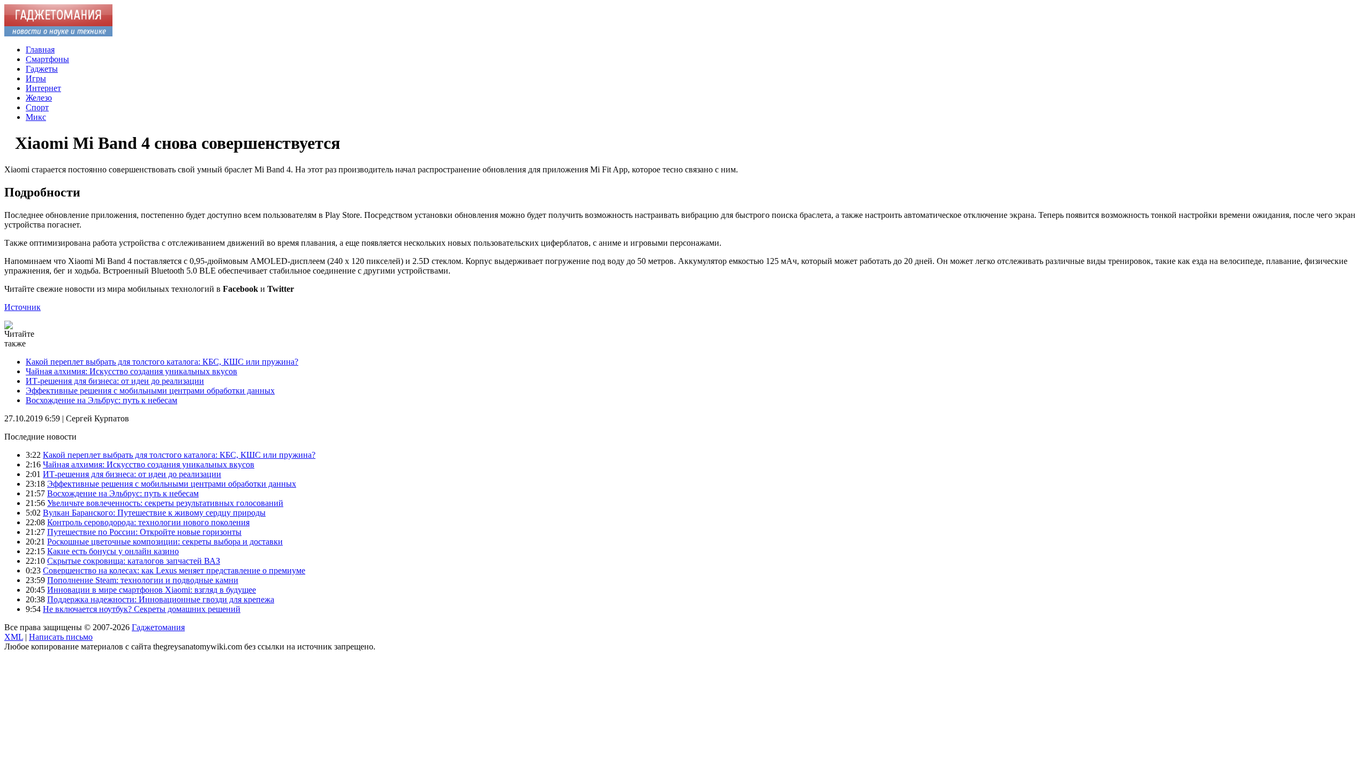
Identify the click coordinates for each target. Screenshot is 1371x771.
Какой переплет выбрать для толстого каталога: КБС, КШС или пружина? (162, 361)
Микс (36, 117)
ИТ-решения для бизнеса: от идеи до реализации (115, 381)
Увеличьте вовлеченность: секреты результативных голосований (165, 503)
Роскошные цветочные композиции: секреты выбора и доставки (165, 541)
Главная (40, 49)
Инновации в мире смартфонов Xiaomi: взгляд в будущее (151, 589)
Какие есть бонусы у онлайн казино (113, 551)
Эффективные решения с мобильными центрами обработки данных (150, 390)
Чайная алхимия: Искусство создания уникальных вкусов (131, 371)
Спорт (37, 107)
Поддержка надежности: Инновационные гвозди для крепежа (160, 599)
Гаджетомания (158, 627)
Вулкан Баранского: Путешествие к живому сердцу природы (154, 512)
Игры (36, 78)
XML (13, 636)
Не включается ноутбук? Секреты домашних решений (141, 609)
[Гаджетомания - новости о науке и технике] (58, 33)
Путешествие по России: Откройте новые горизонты (144, 531)
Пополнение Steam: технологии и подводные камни (142, 580)
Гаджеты (42, 68)
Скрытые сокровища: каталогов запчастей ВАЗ (133, 560)
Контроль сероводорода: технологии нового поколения (148, 522)
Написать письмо (61, 636)
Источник (22, 307)
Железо (39, 97)
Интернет (43, 88)
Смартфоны (47, 59)
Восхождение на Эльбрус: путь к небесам (101, 400)
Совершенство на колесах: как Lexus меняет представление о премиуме (174, 570)
